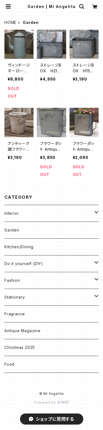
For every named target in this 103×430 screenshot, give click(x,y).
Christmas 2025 (19, 347)
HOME (10, 22)
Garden (11, 230)
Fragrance (14, 314)
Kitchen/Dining (19, 246)
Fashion (12, 280)
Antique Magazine (22, 330)
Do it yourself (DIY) (23, 263)
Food (9, 364)
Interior (11, 213)
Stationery (14, 297)
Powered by (45, 402)
